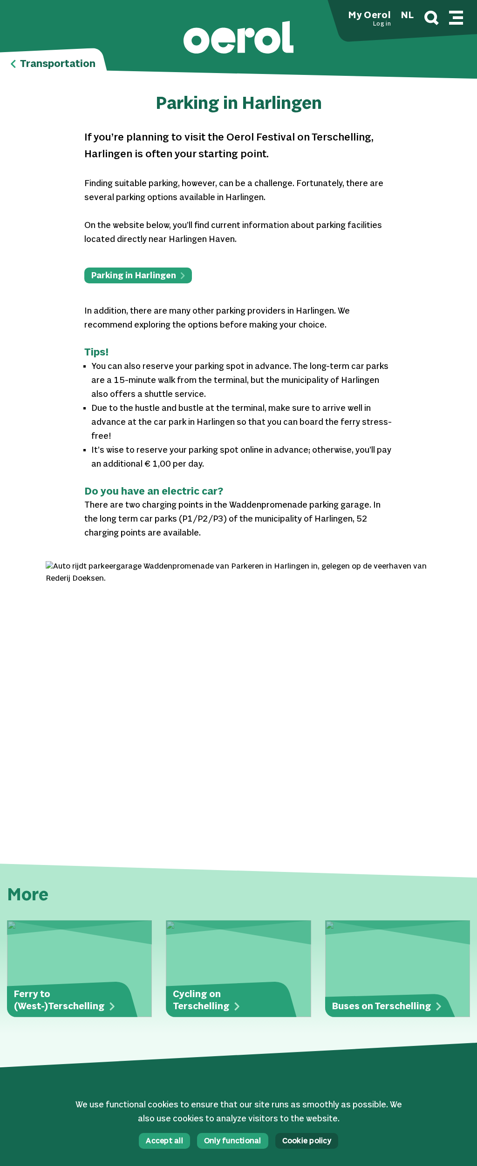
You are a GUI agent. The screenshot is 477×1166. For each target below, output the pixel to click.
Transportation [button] (56, 64)
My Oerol (369, 16)
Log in (381, 24)
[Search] (431, 19)
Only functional (232, 1141)
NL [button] (407, 16)
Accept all (164, 1141)
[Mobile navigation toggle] (456, 16)
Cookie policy (306, 1141)
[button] (238, 38)
